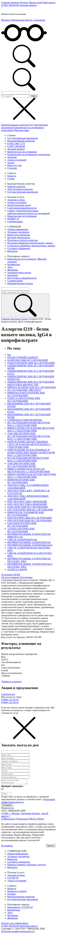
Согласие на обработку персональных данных (31, 245)
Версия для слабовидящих (14, 923)
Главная (5, 319)
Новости (11, 176)
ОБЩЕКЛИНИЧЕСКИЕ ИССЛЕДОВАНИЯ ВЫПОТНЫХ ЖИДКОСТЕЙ (30, 383)
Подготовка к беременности (22, 278)
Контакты (12, 251)
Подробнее (7, 845)
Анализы (12, 157)
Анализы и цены (16, 199)
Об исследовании (10, 577)
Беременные (13, 264)
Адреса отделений (16, 160)
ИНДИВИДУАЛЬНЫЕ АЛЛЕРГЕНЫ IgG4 (29, 545)
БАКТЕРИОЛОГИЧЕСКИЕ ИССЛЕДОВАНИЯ (21, 524)
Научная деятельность (18, 237)
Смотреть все (8, 694)
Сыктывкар (39, 20)
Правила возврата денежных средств (26, 864)
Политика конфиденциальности (18, 931)
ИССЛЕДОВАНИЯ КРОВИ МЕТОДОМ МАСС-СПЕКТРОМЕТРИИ (28, 424)
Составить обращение (18, 248)
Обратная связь (21, 130)
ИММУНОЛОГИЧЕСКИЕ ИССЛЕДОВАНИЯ (21, 481)
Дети (9, 267)
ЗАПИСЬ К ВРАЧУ (17, 569)
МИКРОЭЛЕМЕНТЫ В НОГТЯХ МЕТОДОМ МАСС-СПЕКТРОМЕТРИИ (31, 475)
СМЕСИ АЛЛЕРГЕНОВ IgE (22, 539)
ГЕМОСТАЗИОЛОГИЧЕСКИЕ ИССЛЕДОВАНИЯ (23, 399)
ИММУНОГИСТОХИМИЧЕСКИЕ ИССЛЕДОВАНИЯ (25, 513)
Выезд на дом (14, 165)
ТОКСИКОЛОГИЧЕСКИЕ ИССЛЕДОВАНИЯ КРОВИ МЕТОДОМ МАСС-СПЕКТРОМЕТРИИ (28, 436)
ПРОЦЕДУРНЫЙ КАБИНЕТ (22, 357)
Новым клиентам (16, 186)
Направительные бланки (20, 283)
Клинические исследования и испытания (28, 154)
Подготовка (26, 577)
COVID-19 (12, 878)
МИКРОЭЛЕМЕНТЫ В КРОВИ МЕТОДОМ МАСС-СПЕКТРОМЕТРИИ (30, 429)
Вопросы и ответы (17, 891)
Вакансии (12, 859)
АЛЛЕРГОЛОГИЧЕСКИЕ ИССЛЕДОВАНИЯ (21, 530)
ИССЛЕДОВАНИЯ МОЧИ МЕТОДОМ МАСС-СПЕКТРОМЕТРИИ (28, 459)
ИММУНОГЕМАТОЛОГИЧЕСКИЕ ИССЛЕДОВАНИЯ (26, 394)
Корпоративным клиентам (15, 125)
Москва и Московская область (17, 20)
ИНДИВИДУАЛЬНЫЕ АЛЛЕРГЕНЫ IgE (29, 542)
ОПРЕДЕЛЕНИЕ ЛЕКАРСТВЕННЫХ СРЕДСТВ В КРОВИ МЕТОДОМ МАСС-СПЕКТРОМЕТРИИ (29, 444)
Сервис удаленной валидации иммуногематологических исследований (28, 212)
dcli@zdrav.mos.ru (46, 2)
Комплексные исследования (21, 151)
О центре (12, 168)
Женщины (12, 270)
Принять (51, 846)
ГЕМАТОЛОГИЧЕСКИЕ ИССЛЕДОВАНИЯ (31, 363)
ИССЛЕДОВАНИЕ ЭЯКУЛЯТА (24, 390)
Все (9, 354)
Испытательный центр (19, 205)
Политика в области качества (22, 240)
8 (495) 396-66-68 (10, 5)
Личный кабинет (28, 5)
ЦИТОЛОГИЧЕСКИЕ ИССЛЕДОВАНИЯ (29, 518)
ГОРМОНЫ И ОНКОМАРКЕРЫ (24, 420)
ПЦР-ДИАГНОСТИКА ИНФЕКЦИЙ (27, 501)
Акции (10, 162)
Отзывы (11, 894)
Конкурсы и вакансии (18, 235)
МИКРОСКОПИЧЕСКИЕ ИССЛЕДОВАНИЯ (31, 387)
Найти (34, 96)
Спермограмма (15, 221)
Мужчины (12, 275)
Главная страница (10, 2)
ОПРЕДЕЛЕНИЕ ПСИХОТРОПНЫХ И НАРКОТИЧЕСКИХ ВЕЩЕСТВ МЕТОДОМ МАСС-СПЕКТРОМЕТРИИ (31, 453)
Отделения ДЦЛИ (10, 574)
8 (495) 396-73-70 (16, 143)
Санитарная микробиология (21, 208)
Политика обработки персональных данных (30, 243)
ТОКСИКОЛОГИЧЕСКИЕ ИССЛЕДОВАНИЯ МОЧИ (21, 464)
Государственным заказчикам (22, 138)
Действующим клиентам (20, 189)
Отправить (7, 805)
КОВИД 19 (13, 218)
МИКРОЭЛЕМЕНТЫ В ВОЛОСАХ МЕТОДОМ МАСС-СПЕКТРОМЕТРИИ (28, 470)
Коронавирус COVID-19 (20, 907)
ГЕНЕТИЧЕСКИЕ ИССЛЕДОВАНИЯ (27, 507)
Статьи (11, 178)
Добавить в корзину (11, 681)
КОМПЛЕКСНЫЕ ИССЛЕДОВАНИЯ (27, 360)
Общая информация (17, 229)
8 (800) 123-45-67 (10, 699)
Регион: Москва (28, 2)
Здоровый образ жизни (19, 272)
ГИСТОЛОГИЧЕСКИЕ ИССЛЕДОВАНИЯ (30, 509)
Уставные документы (18, 232)
